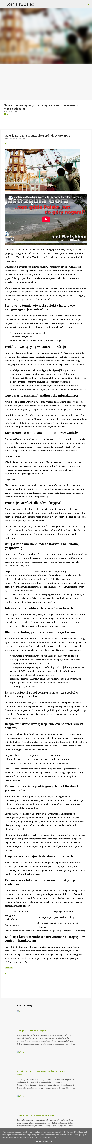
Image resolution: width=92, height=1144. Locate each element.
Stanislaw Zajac (20, 4)
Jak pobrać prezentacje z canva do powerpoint (35, 1115)
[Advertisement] (46, 82)
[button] (6, 143)
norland (9, 968)
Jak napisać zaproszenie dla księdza (31, 1031)
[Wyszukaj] (88, 4)
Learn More (42, 1141)
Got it (54, 1141)
